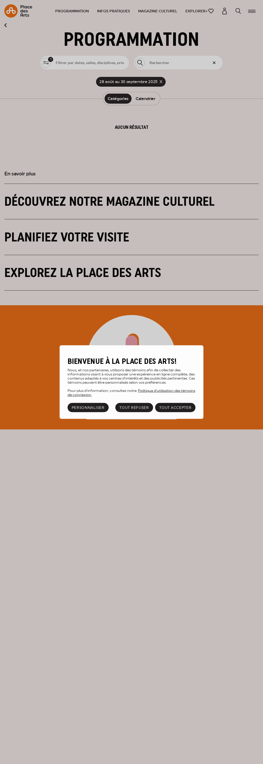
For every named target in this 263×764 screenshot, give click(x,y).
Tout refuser (134, 408)
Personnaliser (88, 408)
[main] (131, 382)
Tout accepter (175, 408)
